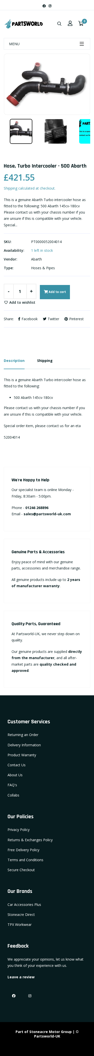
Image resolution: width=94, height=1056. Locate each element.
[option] (47, 84)
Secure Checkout (21, 869)
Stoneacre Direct (21, 914)
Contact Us (17, 765)
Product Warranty (22, 755)
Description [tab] (14, 360)
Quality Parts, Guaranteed (36, 624)
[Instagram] (50, 6)
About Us (15, 775)
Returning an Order (23, 734)
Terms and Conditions (25, 859)
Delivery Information (24, 745)
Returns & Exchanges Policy (30, 839)
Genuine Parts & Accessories (38, 552)
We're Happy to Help (30, 480)
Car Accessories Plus (24, 904)
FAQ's (12, 785)
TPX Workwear (20, 924)
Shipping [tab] (45, 360)
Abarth (36, 259)
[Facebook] (44, 6)
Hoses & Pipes (43, 267)
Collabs (13, 795)
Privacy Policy (19, 829)
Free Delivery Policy (23, 849)
